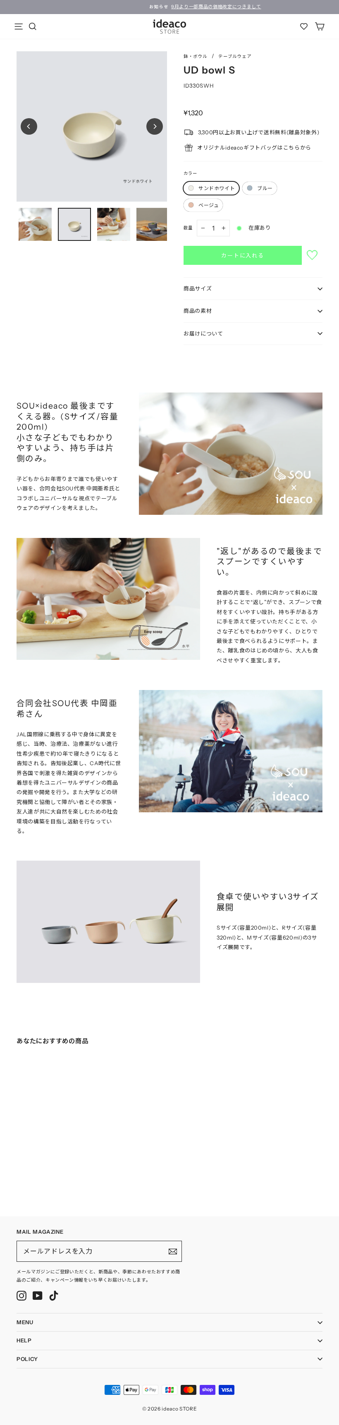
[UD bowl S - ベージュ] (35, 1168)
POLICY (27, 1359)
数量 (188, 228)
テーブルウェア (234, 56)
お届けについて (203, 333)
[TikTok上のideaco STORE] (54, 1296)
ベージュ (208, 205)
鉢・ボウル (196, 56)
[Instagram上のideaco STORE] (21, 1296)
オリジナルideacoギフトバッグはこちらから (254, 147)
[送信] (173, 1251)
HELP (24, 1340)
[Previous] (29, 126)
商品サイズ (198, 288)
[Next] (154, 126)
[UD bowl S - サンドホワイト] (19, 1168)
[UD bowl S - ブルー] (27, 1168)
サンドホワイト (216, 188)
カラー (190, 173)
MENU (25, 1322)
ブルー (265, 188)
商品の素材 (198, 310)
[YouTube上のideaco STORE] (38, 1296)
